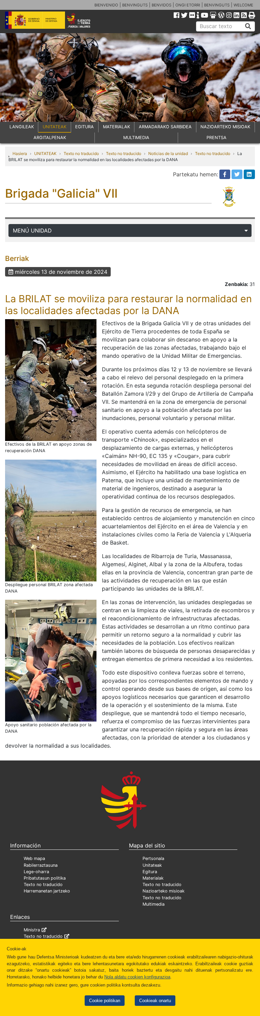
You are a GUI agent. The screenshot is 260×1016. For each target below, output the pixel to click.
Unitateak (152, 865)
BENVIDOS (161, 5)
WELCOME (243, 5)
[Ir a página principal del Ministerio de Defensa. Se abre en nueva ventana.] (35, 19)
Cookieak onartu (155, 1000)
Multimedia (154, 904)
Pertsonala (153, 858)
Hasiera (20, 153)
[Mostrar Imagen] (50, 379)
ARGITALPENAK (50, 137)
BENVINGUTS (135, 5)
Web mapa (34, 858)
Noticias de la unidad (168, 153)
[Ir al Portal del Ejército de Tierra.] (83, 19)
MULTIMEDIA (136, 137)
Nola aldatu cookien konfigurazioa (137, 976)
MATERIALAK (116, 126)
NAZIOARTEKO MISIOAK (225, 126)
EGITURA (84, 126)
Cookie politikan (104, 1000)
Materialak (153, 878)
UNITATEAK (54, 126)
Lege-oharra (36, 871)
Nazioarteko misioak (164, 890)
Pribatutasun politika (45, 878)
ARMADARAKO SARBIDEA (165, 126)
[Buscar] (248, 26)
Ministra (32, 929)
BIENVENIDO (106, 5)
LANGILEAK (21, 126)
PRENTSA (216, 137)
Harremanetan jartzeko (47, 890)
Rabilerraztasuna (41, 865)
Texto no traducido (81, 153)
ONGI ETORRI (187, 5)
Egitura (150, 871)
